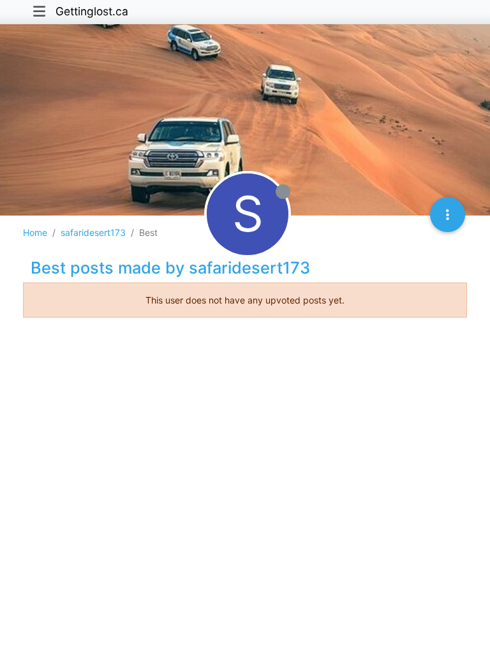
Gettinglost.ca (92, 11)
